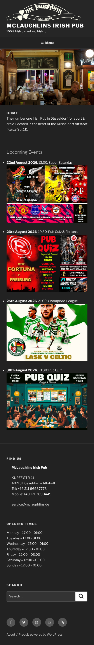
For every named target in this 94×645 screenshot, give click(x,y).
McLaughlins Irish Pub (45, 25)
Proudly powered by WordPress (41, 634)
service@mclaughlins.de (30, 504)
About (11, 634)
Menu (49, 43)
